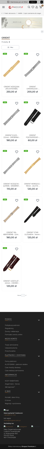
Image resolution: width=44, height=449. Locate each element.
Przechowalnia (10, 351)
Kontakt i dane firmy (12, 397)
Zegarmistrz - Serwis (12, 384)
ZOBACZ (33, 2)
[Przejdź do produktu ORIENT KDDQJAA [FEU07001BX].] (11, 68)
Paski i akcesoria (10, 13)
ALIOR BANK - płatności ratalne (16, 364)
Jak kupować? (10, 387)
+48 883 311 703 (10, 415)
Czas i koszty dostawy (13, 367)
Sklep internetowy (21, 446)
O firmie (8, 400)
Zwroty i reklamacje (12, 331)
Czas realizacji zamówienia (14, 371)
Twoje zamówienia (11, 345)
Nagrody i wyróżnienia (13, 403)
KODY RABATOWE (12, 381)
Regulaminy (9, 328)
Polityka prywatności (12, 325)
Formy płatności (10, 361)
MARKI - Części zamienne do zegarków (30, 13)
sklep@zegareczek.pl (12, 420)
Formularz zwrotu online (13, 334)
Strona (19, 295)
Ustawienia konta (11, 348)
